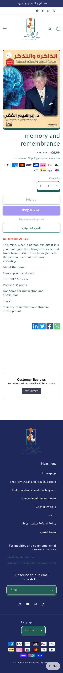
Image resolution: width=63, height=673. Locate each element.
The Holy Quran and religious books (33, 481)
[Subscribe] (52, 589)
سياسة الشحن (48, 531)
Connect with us (46, 506)
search (52, 515)
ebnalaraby (26, 662)
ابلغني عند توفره (31, 227)
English (29, 630)
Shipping (33, 158)
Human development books (39, 498)
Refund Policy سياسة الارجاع (39, 523)
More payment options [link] (31, 219)
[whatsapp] (56, 327)
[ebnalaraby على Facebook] (37, 10)
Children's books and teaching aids (34, 490)
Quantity (54, 178)
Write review (31, 390)
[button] (5, 28)
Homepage (49, 473)
